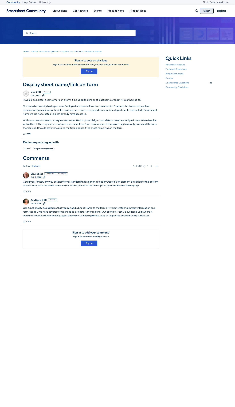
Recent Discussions (175, 64)
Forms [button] (27, 148)
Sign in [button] (89, 71)
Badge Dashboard (174, 73)
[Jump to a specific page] (156, 166)
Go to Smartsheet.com (216, 2)
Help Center (29, 2)
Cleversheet (37, 174)
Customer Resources (176, 69)
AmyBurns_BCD (39, 200)
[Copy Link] (43, 95)
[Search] (197, 11)
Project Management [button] (43, 148)
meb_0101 (36, 92)
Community (13, 2)
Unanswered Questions (188, 82)
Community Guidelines (176, 87)
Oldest (35, 166)
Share (27, 134)
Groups (169, 78)
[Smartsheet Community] (26, 11)
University (45, 2)
